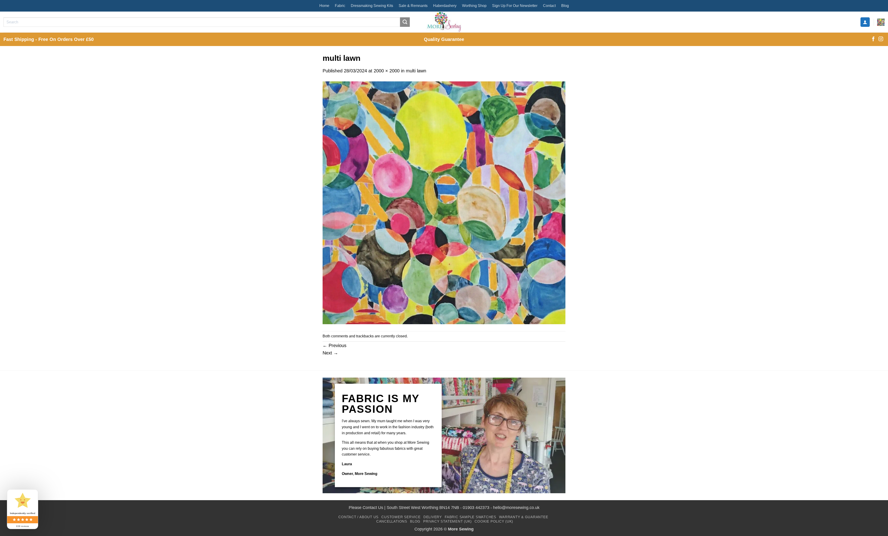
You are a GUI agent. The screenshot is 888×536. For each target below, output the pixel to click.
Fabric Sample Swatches (470, 517)
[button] (865, 22)
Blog (565, 6)
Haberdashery (444, 6)
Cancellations (391, 521)
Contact (549, 6)
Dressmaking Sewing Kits (372, 6)
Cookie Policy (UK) (494, 521)
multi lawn (416, 70)
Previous (334, 345)
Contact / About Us (358, 517)
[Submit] (405, 22)
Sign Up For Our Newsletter (514, 6)
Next (330, 352)
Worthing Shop (474, 6)
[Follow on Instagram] (881, 39)
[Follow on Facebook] (873, 39)
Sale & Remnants (413, 6)
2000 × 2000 (387, 70)
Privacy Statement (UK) (447, 521)
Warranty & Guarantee (523, 517)
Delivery (432, 517)
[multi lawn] (444, 202)
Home (324, 6)
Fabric (340, 6)
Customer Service (400, 517)
